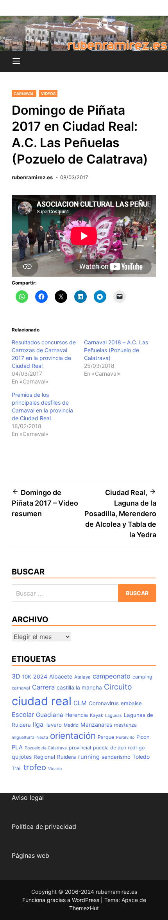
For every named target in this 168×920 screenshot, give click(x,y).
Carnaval (24, 93)
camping (142, 677)
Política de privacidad (44, 826)
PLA (17, 747)
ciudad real (41, 701)
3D (16, 676)
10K (26, 676)
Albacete (60, 676)
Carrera (43, 687)
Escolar (23, 714)
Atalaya (82, 677)
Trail (16, 768)
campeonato (111, 676)
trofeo (34, 767)
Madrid (71, 725)
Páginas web (30, 855)
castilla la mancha (79, 687)
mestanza (125, 725)
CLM (80, 703)
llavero (53, 725)
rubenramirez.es (32, 177)
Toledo (141, 756)
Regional (44, 757)
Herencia (76, 714)
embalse (131, 703)
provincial (80, 748)
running (89, 756)
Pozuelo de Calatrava (46, 748)
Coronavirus (104, 703)
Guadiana (49, 714)
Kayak (96, 715)
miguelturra (23, 737)
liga (38, 724)
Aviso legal (28, 797)
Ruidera (66, 757)
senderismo (116, 757)
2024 (40, 676)
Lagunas (113, 715)
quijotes (22, 756)
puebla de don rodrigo (119, 748)
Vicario (55, 768)
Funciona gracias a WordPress (61, 900)
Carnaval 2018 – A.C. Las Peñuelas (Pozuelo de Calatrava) (116, 350)
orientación (73, 735)
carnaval (21, 688)
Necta (42, 737)
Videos (48, 93)
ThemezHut (84, 908)
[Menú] (16, 61)
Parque (106, 737)
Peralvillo (125, 737)
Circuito (118, 686)
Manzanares (96, 724)
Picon (143, 737)
